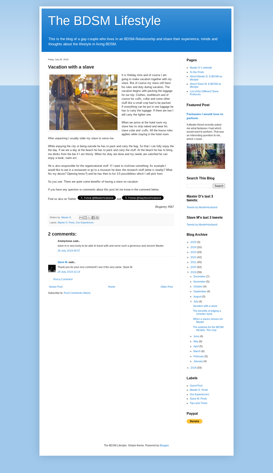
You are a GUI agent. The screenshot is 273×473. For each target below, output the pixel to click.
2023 (193, 252)
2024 (193, 247)
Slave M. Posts (198, 398)
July (196, 301)
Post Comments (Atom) (77, 292)
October (198, 286)
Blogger (164, 445)
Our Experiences (85, 222)
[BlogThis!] (85, 217)
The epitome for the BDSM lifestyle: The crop (208, 329)
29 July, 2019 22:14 (69, 271)
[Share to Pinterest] (97, 217)
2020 (193, 267)
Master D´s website (201, 67)
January (198, 361)
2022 (193, 257)
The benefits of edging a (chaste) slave (207, 312)
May (196, 341)
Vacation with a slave (205, 306)
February (199, 356)
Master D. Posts (66, 222)
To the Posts (197, 72)
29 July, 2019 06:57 (69, 250)
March (197, 351)
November (199, 281)
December (199, 276)
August (197, 296)
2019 (193, 272)
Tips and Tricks (198, 403)
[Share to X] (89, 217)
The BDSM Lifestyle (104, 20)
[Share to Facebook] (93, 217)
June (196, 336)
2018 (193, 367)
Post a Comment (63, 279)
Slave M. (63, 262)
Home (111, 286)
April (196, 346)
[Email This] (81, 217)
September (200, 291)
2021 (193, 262)
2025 (193, 242)
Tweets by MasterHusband (202, 207)
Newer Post (55, 286)
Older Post (167, 286)
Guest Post (196, 385)
